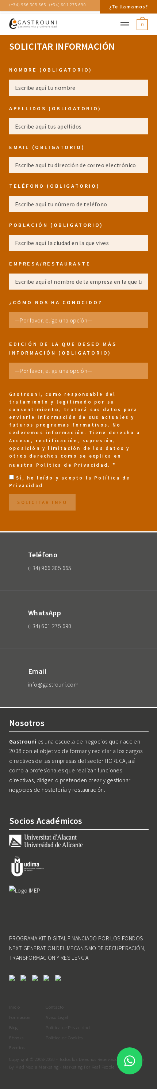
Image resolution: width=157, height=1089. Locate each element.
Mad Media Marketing (37, 1067)
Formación (20, 1017)
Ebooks (16, 1037)
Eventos (17, 1047)
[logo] (56, 24)
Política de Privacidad (72, 465)
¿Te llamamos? (128, 6)
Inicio (14, 1007)
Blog (13, 1027)
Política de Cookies (64, 1037)
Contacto (55, 1007)
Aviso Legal (57, 1017)
